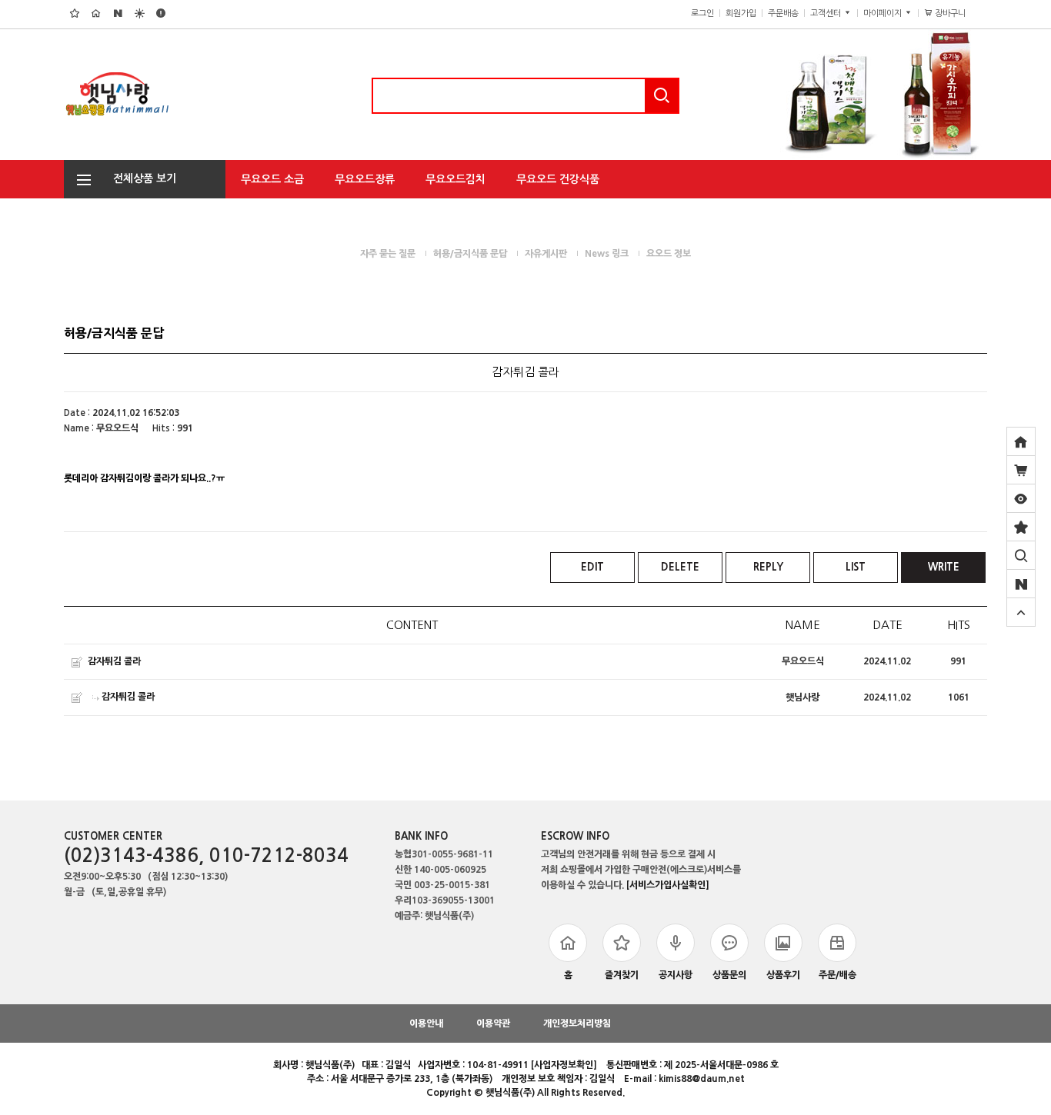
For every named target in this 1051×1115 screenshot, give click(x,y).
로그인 (702, 13)
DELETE (680, 567)
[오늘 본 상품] (1021, 498)
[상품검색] (1021, 555)
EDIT (592, 567)
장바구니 (956, 13)
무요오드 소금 (272, 179)
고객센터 (826, 13)
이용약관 (493, 1023)
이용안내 (426, 1023)
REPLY (768, 567)
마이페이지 (883, 13)
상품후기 (783, 975)
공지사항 (675, 975)
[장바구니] (1021, 470)
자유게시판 (546, 253)
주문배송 (783, 13)
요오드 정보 (668, 253)
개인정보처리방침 (577, 1023)
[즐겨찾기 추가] (1021, 527)
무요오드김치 (455, 179)
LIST (856, 567)
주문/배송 (837, 975)
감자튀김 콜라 (114, 661)
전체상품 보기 (140, 178)
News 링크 (607, 253)
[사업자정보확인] (564, 1065)
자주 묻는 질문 (387, 253)
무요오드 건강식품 (557, 179)
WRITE (943, 567)
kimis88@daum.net (702, 1078)
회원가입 (741, 13)
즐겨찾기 (622, 975)
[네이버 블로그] (1021, 583)
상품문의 (729, 975)
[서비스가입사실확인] (667, 885)
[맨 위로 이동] (1021, 612)
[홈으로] (1021, 441)
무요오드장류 (365, 179)
